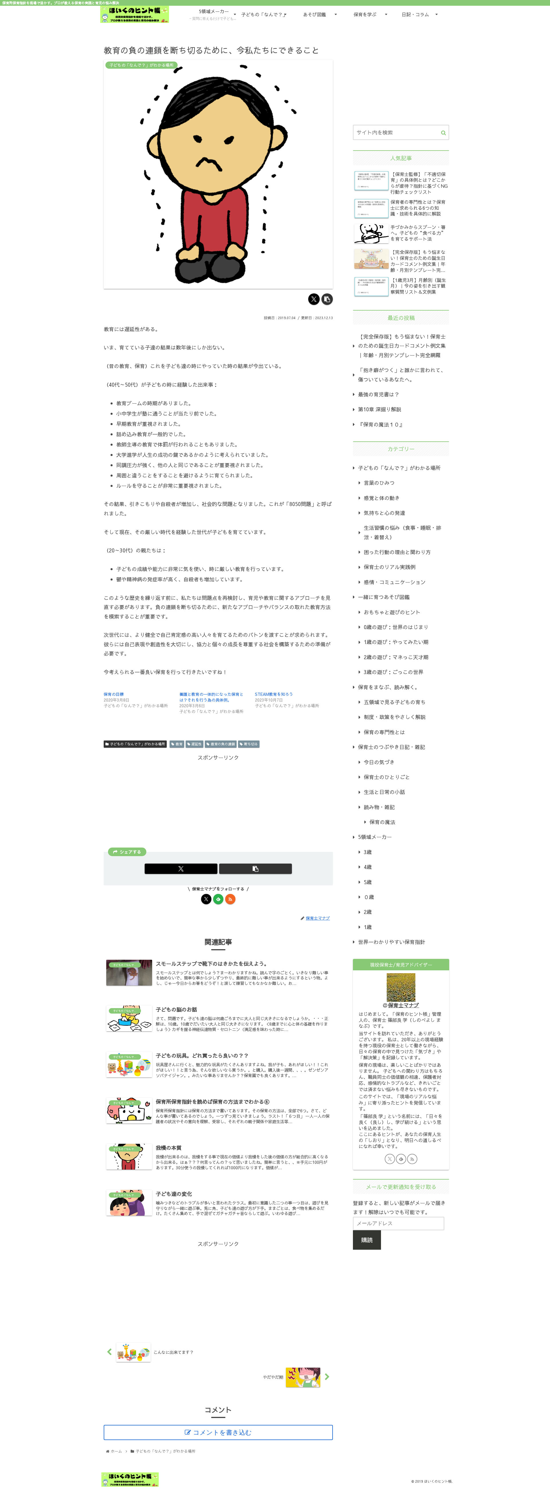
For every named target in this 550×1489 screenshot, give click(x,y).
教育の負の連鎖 (223, 744)
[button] (327, 299)
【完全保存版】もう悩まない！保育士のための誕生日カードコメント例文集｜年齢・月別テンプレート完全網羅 (402, 346)
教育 (179, 744)
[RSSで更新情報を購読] (230, 899)
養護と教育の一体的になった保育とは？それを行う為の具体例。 (211, 697)
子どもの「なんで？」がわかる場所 (137, 744)
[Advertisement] (218, 803)
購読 (367, 1240)
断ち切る (251, 744)
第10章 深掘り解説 (379, 409)
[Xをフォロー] (206, 899)
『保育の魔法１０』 (381, 424)
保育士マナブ (403, 1005)
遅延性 (196, 744)
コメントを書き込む (222, 1432)
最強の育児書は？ (378, 394)
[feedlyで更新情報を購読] (218, 899)
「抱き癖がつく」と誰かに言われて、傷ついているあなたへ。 (402, 374)
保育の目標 (114, 694)
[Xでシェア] (314, 299)
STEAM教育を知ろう (274, 694)
